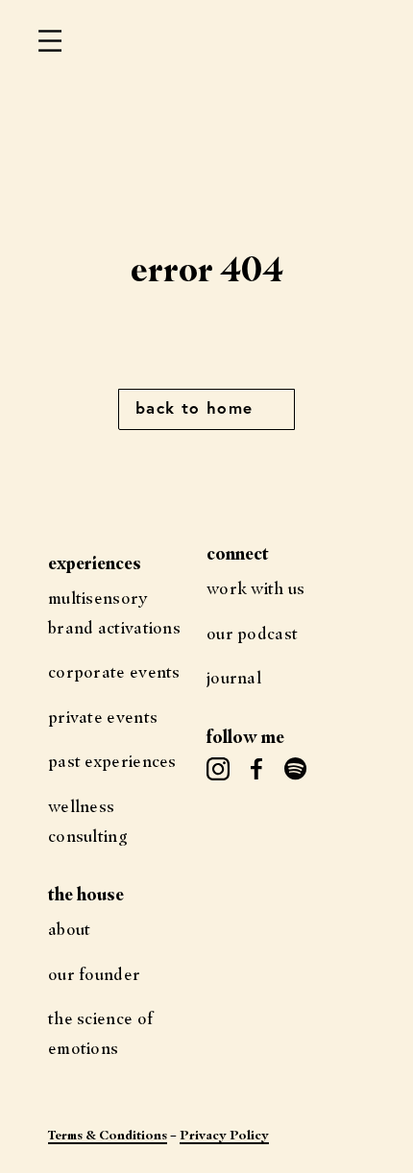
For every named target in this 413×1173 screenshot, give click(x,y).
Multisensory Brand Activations (114, 612)
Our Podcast (252, 633)
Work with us (255, 588)
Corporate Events (114, 671)
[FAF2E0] (256, 768)
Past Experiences (112, 761)
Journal (233, 677)
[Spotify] (294, 768)
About (69, 929)
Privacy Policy (224, 1134)
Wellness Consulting (88, 821)
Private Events (103, 717)
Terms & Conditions (107, 1134)
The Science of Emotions (100, 1033)
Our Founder (94, 974)
